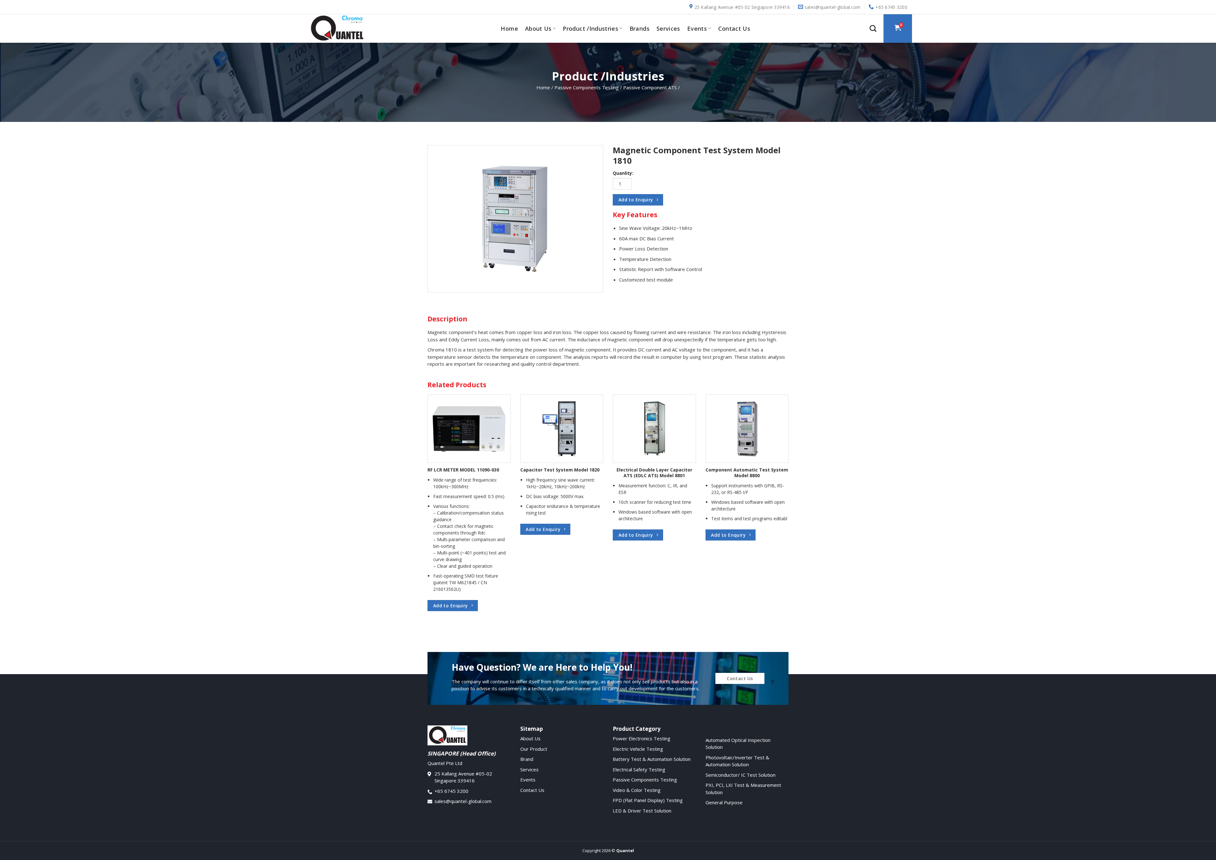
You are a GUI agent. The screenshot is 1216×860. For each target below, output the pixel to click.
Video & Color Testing (637, 790)
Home (509, 28)
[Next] (777, 489)
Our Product (533, 749)
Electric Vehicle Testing (638, 749)
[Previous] (438, 489)
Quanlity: (623, 173)
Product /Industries (590, 28)
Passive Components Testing (645, 779)
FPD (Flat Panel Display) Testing (648, 800)
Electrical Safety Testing (639, 769)
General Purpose (724, 802)
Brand (526, 759)
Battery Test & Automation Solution (652, 759)
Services (668, 28)
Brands (639, 28)
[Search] (873, 28)
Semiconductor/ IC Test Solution (741, 775)
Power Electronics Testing (641, 738)
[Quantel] (340, 28)
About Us (538, 28)
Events (697, 28)
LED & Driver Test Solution (642, 810)
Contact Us (734, 28)
